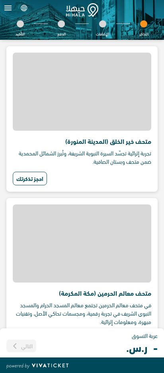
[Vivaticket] (37, 365)
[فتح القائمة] (8, 8)
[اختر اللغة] (24, 8)
